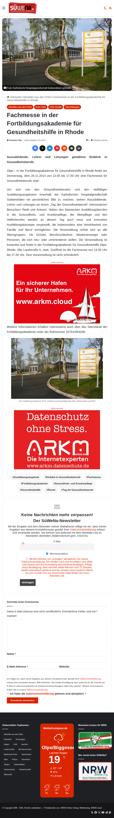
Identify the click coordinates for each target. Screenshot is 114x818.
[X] (42, 148)
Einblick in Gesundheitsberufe (63, 477)
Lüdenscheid (9, 749)
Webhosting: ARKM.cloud (91, 808)
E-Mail (57, 541)
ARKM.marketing (57, 262)
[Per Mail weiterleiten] (72, 148)
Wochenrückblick (58, 553)
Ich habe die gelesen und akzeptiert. (48, 693)
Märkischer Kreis (10, 754)
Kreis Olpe (41, 107)
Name (11, 653)
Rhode (51, 490)
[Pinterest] (57, 148)
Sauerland (26, 759)
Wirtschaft (8, 775)
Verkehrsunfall (25, 769)
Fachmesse (94, 477)
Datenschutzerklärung (83, 529)
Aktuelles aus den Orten (37, 97)
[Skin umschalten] (105, 9)
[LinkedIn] (50, 148)
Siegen (7, 764)
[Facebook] (35, 148)
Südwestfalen (19, 764)
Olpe (6, 759)
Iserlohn (24, 744)
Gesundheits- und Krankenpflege (73, 483)
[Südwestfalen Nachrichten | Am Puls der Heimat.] (23, 8)
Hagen (6, 744)
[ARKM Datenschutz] (57, 439)
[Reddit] (64, 148)
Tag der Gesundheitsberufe (78, 490)
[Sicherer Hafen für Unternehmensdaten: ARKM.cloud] (57, 293)
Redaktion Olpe (15, 140)
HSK (15, 744)
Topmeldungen (72, 107)
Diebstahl (8, 739)
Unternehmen (9, 769)
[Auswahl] (3, 9)
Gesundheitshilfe (31, 490)
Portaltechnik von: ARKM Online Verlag (61, 808)
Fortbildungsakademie (35, 483)
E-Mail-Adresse (17, 666)
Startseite (15, 97)
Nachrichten (26, 754)
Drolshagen (20, 739)
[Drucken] (79, 148)
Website (64, 666)
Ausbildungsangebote (26, 477)
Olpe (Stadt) (55, 107)
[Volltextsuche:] (110, 9)
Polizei (14, 759)
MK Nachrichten (25, 749)
